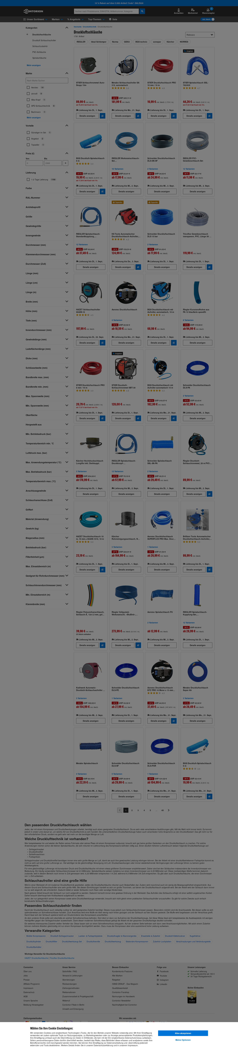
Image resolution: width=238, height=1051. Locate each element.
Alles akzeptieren (183, 1033)
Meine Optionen (183, 1039)
